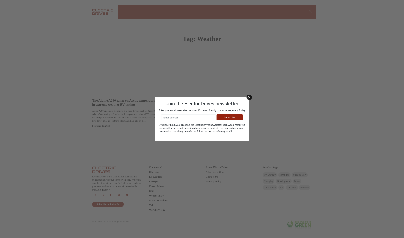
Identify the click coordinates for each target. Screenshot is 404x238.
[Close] (249, 97)
